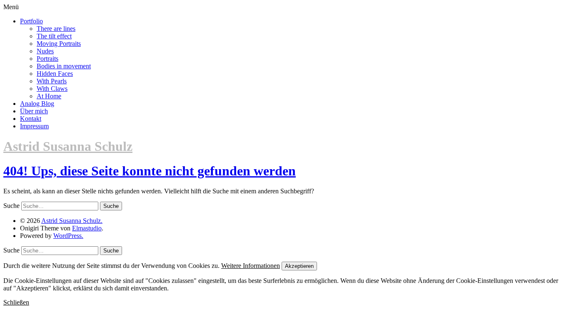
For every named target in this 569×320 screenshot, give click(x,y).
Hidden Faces (55, 73)
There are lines (56, 28)
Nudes (45, 51)
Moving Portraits (59, 43)
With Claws (52, 88)
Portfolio (31, 21)
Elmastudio (87, 228)
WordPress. (68, 235)
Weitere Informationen (250, 265)
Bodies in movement (64, 66)
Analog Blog (37, 103)
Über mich (34, 111)
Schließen (16, 302)
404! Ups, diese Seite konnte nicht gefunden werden (149, 170)
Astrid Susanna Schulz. (71, 220)
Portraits (47, 58)
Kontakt (30, 118)
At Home (49, 96)
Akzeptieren (299, 266)
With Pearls (52, 81)
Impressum (34, 126)
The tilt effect (54, 36)
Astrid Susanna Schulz (67, 146)
